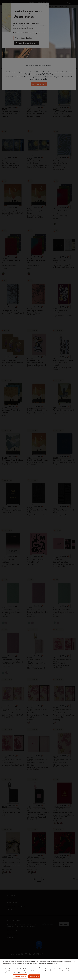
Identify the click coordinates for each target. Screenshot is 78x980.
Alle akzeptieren (34, 976)
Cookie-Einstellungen (20, 976)
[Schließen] (75, 962)
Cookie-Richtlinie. (41, 973)
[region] (39, 969)
